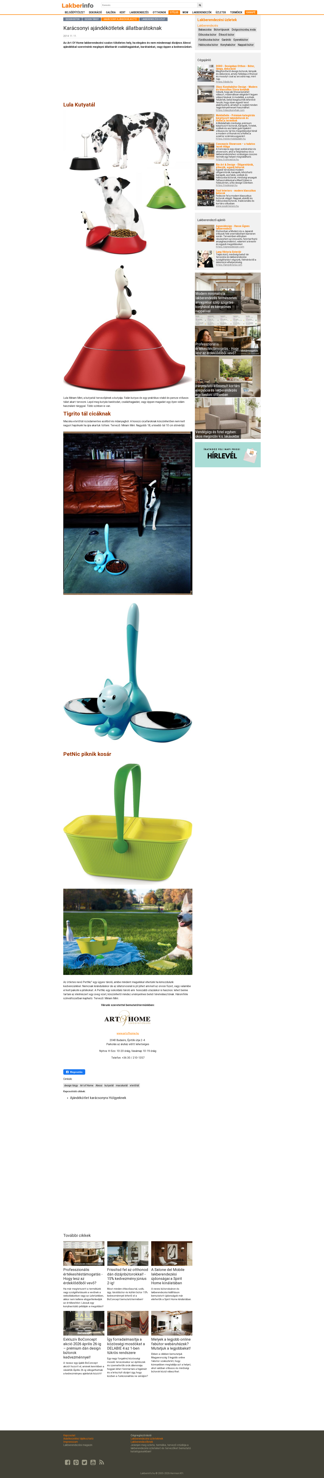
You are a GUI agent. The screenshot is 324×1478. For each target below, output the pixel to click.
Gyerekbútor (240, 39)
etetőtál (134, 1085)
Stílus (174, 12)
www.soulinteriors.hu (227, 206)
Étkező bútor (226, 34)
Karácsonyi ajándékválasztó (120, 19)
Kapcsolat (69, 1435)
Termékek (236, 12)
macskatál (122, 1085)
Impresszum (70, 1441)
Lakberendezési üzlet (153, 19)
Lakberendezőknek (142, 1441)
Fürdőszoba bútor (208, 39)
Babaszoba (204, 29)
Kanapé (250, 12)
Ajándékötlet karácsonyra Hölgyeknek (98, 1098)
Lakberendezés (139, 12)
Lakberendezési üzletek (217, 20)
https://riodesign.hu (226, 185)
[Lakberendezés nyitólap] (78, 5)
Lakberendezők (202, 12)
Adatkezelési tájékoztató (78, 1438)
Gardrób (226, 39)
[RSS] (101, 1462)
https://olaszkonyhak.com (230, 110)
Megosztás (76, 1072)
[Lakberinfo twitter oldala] (84, 1462)
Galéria (111, 12)
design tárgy (71, 1085)
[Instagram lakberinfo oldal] (76, 1462)
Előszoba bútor (207, 34)
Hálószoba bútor (208, 44)
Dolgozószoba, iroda (244, 29)
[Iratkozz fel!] (228, 466)
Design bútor (73, 19)
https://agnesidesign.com (230, 247)
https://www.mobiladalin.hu (231, 139)
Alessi (99, 1085)
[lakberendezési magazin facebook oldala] (67, 1462)
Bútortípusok (221, 29)
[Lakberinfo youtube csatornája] (93, 1462)
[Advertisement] (127, 75)
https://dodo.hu (224, 81)
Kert (123, 12)
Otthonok (159, 12)
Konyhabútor (227, 44)
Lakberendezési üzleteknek (147, 1438)
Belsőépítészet (75, 12)
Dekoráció (95, 12)
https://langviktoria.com (229, 265)
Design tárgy (92, 19)
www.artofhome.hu (128, 1033)
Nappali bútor (246, 44)
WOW (185, 12)
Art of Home (86, 1085)
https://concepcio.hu (227, 159)
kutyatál (109, 1085)
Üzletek (221, 12)
